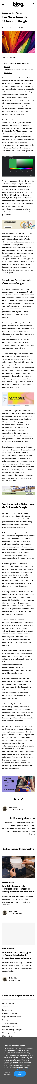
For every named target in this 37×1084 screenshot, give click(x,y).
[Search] (34, 4)
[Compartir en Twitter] (22, 799)
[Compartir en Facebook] (15, 799)
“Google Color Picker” (23, 123)
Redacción (5, 28)
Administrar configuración (7, 1073)
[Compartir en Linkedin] (18, 799)
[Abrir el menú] (3, 4)
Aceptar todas (20, 1073)
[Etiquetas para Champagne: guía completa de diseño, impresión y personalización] (18, 934)
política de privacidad (23, 1069)
